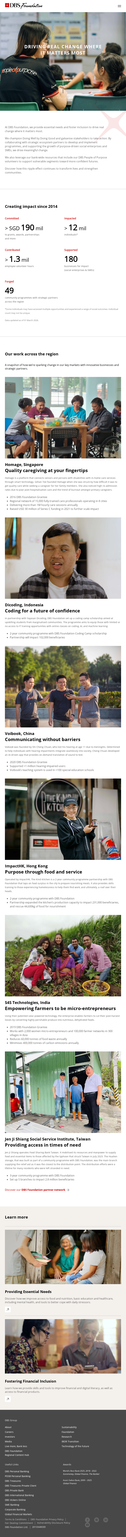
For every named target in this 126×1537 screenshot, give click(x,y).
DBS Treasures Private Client (20, 1485)
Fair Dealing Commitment (19, 1523)
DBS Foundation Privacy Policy (47, 1519)
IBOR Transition (70, 1441)
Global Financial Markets (18, 1514)
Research (67, 1436)
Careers (9, 1431)
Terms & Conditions (16, 1519)
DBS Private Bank (14, 1490)
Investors (10, 1436)
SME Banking (12, 1504)
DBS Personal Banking (17, 1471)
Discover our (35, 1190)
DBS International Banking (19, 1495)
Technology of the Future (75, 1446)
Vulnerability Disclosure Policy (53, 1522)
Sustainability (69, 1427)
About (8, 1427)
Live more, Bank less (16, 1446)
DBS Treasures (13, 1480)
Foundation (68, 1431)
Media (8, 1441)
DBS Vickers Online (15, 1500)
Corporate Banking (15, 1509)
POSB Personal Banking (18, 1476)
